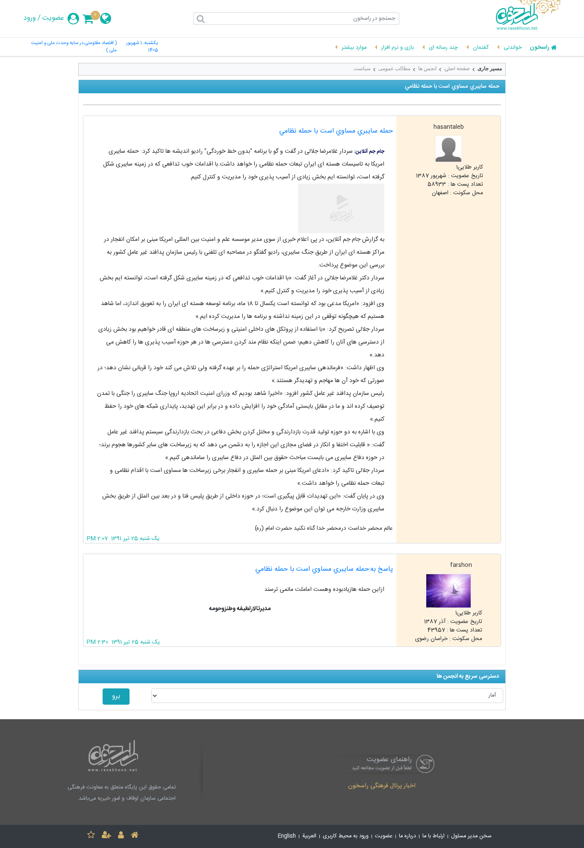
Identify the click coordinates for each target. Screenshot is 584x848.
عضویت (53, 18)
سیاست (362, 68)
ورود (30, 18)
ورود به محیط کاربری (346, 836)
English (287, 836)
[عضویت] (106, 836)
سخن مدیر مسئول (471, 836)
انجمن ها (427, 68)
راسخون (539, 48)
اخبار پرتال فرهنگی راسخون (382, 786)
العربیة (309, 836)
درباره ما (407, 836)
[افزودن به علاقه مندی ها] (91, 836)
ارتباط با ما (433, 836)
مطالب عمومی (394, 68)
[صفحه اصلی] (134, 836)
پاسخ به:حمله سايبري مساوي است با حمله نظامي (324, 569)
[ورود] (121, 836)
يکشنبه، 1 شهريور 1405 (142, 47)
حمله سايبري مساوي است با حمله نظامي (336, 131)
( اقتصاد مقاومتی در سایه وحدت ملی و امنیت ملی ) (74, 47)
